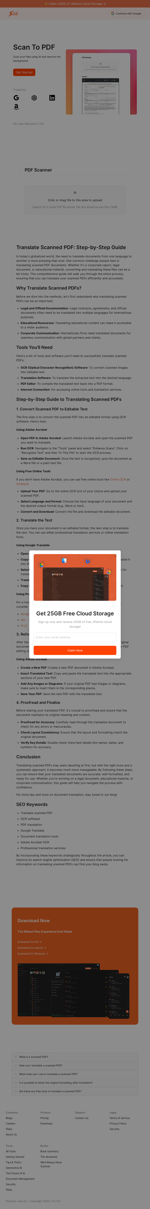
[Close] (116, 555)
